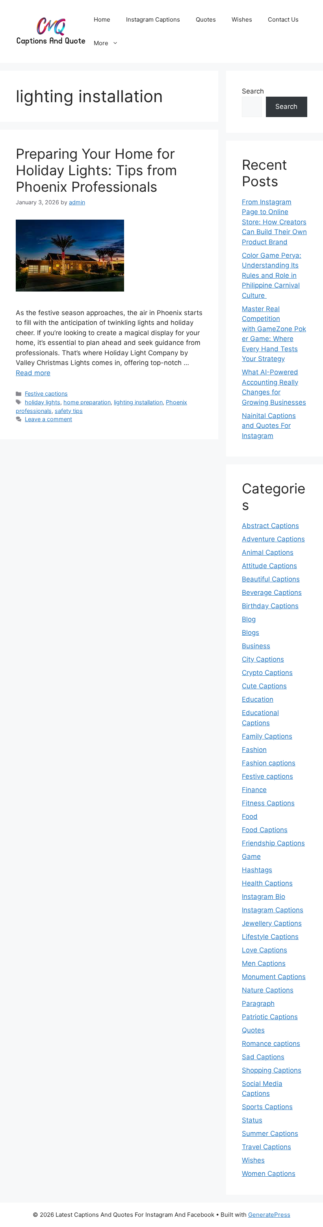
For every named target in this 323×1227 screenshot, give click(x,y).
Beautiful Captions (271, 579)
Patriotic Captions (270, 1017)
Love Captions (264, 950)
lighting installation (138, 402)
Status (252, 1120)
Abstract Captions (270, 526)
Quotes (206, 19)
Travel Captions (266, 1147)
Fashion (254, 750)
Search (253, 91)
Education (257, 699)
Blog (249, 619)
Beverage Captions (272, 592)
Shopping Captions (271, 1070)
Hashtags (257, 870)
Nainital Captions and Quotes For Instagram (269, 426)
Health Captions (267, 883)
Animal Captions (267, 552)
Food (250, 816)
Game (251, 856)
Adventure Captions (273, 539)
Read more (33, 373)
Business (256, 646)
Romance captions (271, 1043)
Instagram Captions (153, 19)
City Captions (263, 659)
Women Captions (268, 1173)
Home (102, 19)
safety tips (69, 410)
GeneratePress (269, 1214)
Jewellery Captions (272, 923)
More (101, 43)
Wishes (242, 19)
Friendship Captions (273, 843)
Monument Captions (274, 977)
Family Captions (267, 736)
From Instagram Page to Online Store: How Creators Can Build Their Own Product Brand (274, 222)
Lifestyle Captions (270, 937)
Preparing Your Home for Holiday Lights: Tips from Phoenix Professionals (96, 170)
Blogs (250, 632)
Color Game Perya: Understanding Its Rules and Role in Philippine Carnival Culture (271, 275)
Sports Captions (267, 1107)
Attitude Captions (269, 566)
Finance (254, 790)
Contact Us (283, 19)
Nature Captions (267, 990)
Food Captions (265, 830)
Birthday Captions (270, 606)
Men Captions (264, 963)
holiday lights (42, 402)
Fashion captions (268, 763)
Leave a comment (48, 419)
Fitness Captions (268, 803)
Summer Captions (270, 1133)
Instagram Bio (263, 897)
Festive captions (46, 393)
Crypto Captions (267, 673)
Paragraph (258, 1003)
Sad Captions (263, 1057)
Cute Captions (264, 686)
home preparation (87, 402)
